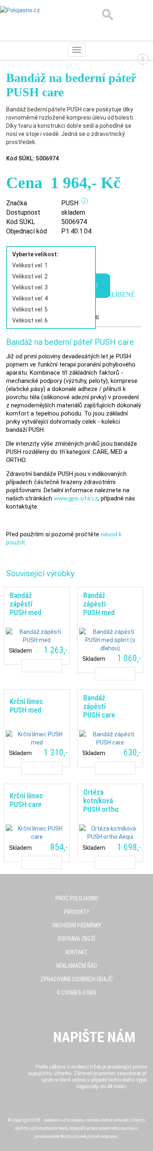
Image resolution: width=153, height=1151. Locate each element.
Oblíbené (118, 294)
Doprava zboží (76, 938)
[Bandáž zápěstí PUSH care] (110, 728)
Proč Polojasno (76, 898)
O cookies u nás (77, 992)
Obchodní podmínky (76, 925)
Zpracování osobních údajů (76, 979)
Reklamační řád (76, 965)
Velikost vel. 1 (30, 265)
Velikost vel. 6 (30, 320)
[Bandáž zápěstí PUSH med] (36, 625)
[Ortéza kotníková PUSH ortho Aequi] (110, 822)
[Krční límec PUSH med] (36, 728)
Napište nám (94, 1037)
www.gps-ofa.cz (76, 498)
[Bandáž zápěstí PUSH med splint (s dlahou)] (110, 630)
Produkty (76, 912)
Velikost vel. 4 (30, 298)
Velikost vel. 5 (30, 309)
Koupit (41, 665)
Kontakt (76, 952)
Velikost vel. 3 (30, 287)
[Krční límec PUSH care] (36, 822)
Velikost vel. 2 (30, 276)
